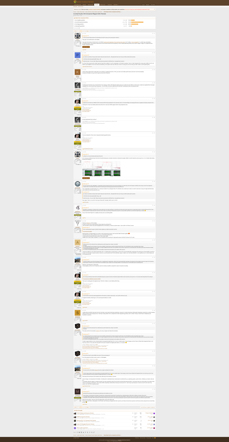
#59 (154, 365)
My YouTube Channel (85, 111)
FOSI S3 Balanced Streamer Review (85, 413)
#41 (154, 33)
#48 (154, 151)
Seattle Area (79, 114)
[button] (106, 5)
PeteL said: (85, 353)
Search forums (80, 6)
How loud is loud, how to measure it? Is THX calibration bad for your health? (94, 348)
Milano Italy (79, 269)
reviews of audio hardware (95, 9)
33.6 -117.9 (79, 232)
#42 (154, 52)
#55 (154, 291)
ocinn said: (85, 100)
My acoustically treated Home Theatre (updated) (90, 347)
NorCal (80, 95)
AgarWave (151, 417)
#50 (154, 205)
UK (80, 335)
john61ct (151, 428)
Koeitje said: (85, 35)
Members (116, 4)
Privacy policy (148, 437)
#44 (154, 82)
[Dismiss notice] (154, 9)
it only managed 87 (135, 42)
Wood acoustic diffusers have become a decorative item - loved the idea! (94, 346)
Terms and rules (142, 437)
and (88, 66)
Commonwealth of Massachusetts (78, 254)
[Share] (152, 33)
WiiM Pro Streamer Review (83, 416)
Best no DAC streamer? (82, 427)
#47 (154, 132)
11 (103, 417)
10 (102, 417)
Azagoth (78, 428)
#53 (154, 257)
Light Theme (76, 437)
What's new (102, 4)
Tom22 (151, 414)
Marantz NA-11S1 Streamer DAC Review (86, 420)
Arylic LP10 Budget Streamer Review (85, 424)
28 (101, 414)
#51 (154, 220)
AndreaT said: (85, 259)
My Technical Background (86, 110)
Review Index (90, 4)
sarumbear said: (86, 368)
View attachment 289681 (96, 278)
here (128, 9)
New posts (75, 6)
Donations (110, 4)
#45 (154, 98)
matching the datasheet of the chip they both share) (114, 42)
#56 (154, 310)
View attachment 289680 (87, 278)
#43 (154, 69)
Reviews (84, 4)
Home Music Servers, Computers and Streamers (93, 414)
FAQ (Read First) (77, 4)
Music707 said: (85, 227)
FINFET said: (85, 183)
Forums (96, 4)
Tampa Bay (79, 193)
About (97, 344)
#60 (154, 389)
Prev (75, 31)
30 (104, 414)
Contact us (137, 437)
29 (103, 414)
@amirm (88, 223)
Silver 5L (87, 344)
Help (153, 437)
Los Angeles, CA (78, 45)
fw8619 (151, 425)
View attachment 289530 (87, 231)
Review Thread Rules (85, 109)
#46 (154, 117)
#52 (154, 240)
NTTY (78, 421)
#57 (154, 323)
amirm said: (85, 154)
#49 (154, 181)
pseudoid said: (85, 293)
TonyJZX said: (85, 55)
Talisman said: (85, 242)
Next (87, 31)
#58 (154, 351)
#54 (154, 272)
